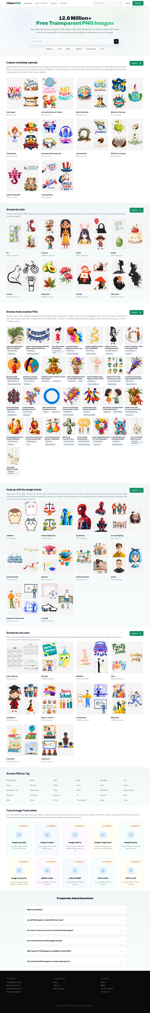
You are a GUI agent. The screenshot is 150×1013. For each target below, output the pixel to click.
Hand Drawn (34, 790)
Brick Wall (103, 780)
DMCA (103, 985)
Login (56, 982)
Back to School (41, 3)
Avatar (113, 577)
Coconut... (129, 415)
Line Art (9, 294)
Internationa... (131, 351)
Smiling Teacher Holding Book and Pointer (111, 348)
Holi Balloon (68, 412)
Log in (128, 3)
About (103, 982)
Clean (13, 3)
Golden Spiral (91, 354)
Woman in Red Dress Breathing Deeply (12, 378)
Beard (32, 780)
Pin (78, 795)
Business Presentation (15, 618)
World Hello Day (83, 441)
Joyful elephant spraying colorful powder (28, 409)
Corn (102, 49)
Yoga (125, 800)
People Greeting (83, 444)
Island (55, 790)
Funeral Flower (69, 441)
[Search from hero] (116, 41)
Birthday (44, 676)
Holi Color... (71, 351)
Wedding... (92, 381)
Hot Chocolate (91, 49)
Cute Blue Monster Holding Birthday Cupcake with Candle (119, 439)
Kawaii (113, 253)
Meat (79, 790)
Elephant (26, 415)
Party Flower (98, 441)
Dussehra (11, 412)
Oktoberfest (11, 153)
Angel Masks (12, 415)
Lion (28, 444)
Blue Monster (117, 444)
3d (7, 253)
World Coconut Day (118, 153)
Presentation (81, 717)
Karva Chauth (29, 381)
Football (63, 3)
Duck (78, 785)
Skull (125, 795)
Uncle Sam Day (47, 195)
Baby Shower (11, 780)
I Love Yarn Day (56, 351)
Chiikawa (10, 535)
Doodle (79, 294)
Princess (103, 795)
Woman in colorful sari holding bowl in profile (30, 378)
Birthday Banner (33, 354)
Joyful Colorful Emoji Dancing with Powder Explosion (70, 409)
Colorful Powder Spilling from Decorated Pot (75, 348)
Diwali (55, 785)
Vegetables (112, 384)
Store (55, 800)
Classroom (45, 759)
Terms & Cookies (107, 989)
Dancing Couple (89, 415)
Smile (8, 800)
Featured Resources (14, 989)
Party (113, 676)
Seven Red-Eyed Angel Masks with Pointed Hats (13, 409)
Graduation (10, 717)
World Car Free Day (118, 112)
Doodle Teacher (111, 351)
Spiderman (80, 535)
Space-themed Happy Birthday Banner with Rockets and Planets (37, 348)
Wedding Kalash (131, 412)
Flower (126, 785)
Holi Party (72, 381)
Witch (68, 49)
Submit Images (59, 989)
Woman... (27, 384)
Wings (102, 800)
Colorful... (97, 444)
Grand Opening (12, 577)
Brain (78, 780)
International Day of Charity (51, 112)
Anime (78, 253)
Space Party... (131, 384)
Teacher (53, 3)
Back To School (47, 717)
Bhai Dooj (107, 412)
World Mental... (13, 381)
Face (102, 785)
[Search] (120, 3)
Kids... (81, 381)
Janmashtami (81, 153)
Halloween (28, 3)
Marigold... (46, 381)
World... (46, 412)
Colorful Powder (72, 354)
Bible (55, 780)
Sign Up (56, 985)
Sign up (138, 3)
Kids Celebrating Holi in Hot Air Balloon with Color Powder (76, 378)
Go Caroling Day (117, 535)
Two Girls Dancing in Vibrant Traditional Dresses (52, 439)
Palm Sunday (12, 351)
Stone (32, 800)
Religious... (11, 354)
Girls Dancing (50, 444)
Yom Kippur (10, 112)
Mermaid (9, 795)
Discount (33, 785)
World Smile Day (82, 112)
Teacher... (109, 354)
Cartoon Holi (27, 412)
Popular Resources (13, 985)
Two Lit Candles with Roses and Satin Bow (136, 439)
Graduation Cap (12, 790)
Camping (78, 49)
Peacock (56, 795)
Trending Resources (13, 982)
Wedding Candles (135, 442)
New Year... (90, 351)
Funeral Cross (68, 444)
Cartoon (44, 253)
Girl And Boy (118, 412)
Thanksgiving (81, 800)
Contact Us (105, 992)
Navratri (86, 412)
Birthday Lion (31, 441)
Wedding (79, 676)
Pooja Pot (56, 381)
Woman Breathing (14, 384)
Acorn (60, 49)
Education (10, 759)
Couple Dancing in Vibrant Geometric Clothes (89, 409)
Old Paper (33, 795)
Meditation (104, 790)
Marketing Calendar (13, 992)
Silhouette (115, 294)
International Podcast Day (51, 153)
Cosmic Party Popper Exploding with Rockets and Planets (134, 378)
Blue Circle (56, 412)
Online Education (82, 577)
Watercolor (45, 294)
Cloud (8, 785)
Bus (125, 780)
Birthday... (31, 351)
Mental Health (129, 790)
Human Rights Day (48, 535)
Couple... (129, 354)
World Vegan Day (114, 381)
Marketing (115, 717)
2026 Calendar (12, 676)
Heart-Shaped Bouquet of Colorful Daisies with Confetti (101, 439)
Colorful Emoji (68, 415)
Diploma (44, 577)
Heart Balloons (93, 384)
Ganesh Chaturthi (13, 195)
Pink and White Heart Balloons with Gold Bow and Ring (96, 378)
